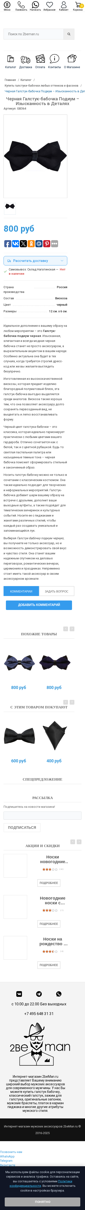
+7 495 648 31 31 (39, 1013)
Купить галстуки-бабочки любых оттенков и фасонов (41, 85)
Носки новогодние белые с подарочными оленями (53, 859)
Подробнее (49, 883)
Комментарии (21, 591)
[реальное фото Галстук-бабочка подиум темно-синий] (55, 662)
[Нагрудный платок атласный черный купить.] (55, 735)
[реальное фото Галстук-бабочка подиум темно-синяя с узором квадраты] (19, 662)
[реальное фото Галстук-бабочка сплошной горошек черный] (19, 735)
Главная (10, 80)
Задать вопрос (56, 591)
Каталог (26, 80)
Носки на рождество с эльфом (52, 941)
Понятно (42, 1202)
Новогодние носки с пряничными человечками (52, 900)
